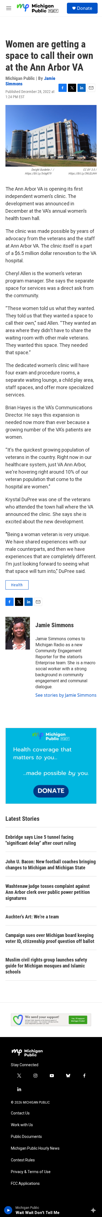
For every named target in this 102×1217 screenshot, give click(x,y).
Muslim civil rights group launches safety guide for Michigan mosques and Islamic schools (46, 966)
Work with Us (22, 1125)
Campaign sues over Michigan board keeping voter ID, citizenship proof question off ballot (49, 938)
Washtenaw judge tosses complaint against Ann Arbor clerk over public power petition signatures (47, 892)
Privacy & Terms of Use (31, 1172)
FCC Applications (25, 1184)
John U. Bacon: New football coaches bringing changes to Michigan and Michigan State (50, 864)
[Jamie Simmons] (17, 633)
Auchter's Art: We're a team (32, 916)
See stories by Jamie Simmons (66, 695)
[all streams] (95, 1210)
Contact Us (20, 1113)
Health (17, 585)
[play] (8, 1210)
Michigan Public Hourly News (35, 1148)
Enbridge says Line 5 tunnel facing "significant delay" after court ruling (40, 840)
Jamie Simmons (54, 625)
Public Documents (26, 1137)
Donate (84, 8)
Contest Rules (23, 1160)
